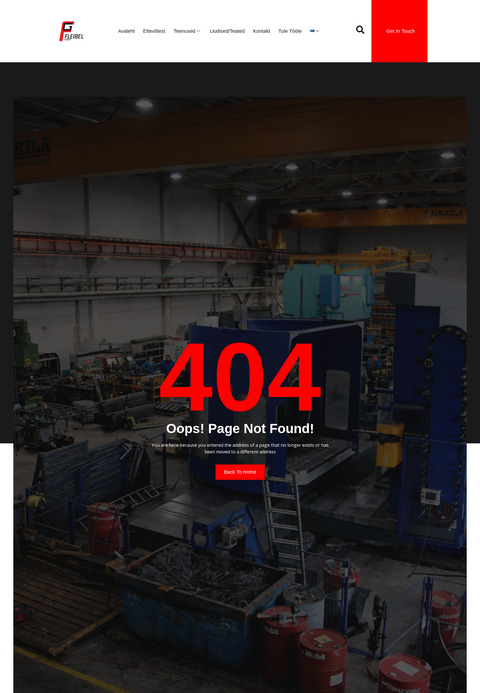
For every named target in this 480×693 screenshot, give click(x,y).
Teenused (184, 31)
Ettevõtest (154, 31)
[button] (360, 31)
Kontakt (261, 31)
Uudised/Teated (227, 31)
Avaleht (126, 31)
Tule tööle (290, 31)
